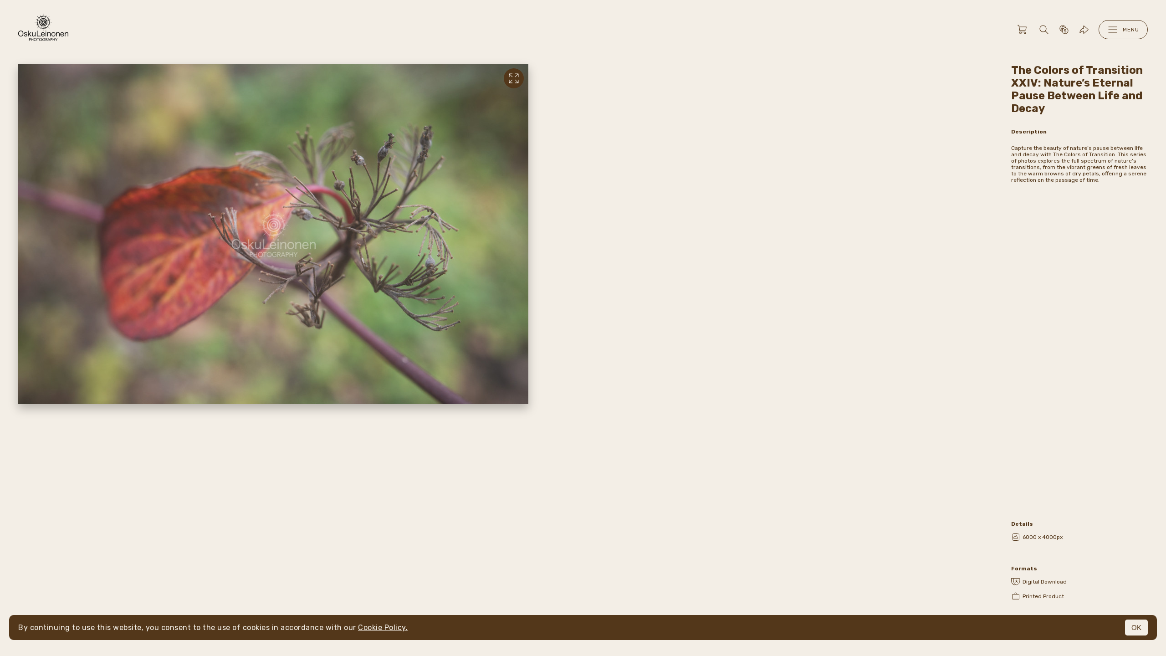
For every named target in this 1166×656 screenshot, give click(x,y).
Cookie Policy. (383, 627)
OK (1136, 627)
